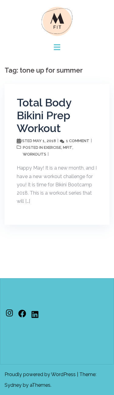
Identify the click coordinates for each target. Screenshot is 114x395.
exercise (52, 147)
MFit (67, 147)
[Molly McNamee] (57, 21)
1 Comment (77, 140)
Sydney (13, 385)
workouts (34, 154)
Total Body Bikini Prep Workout (44, 115)
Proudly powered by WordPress (40, 374)
